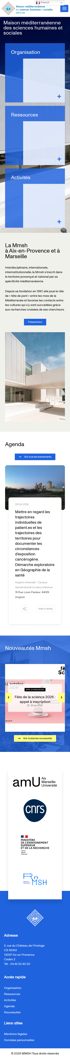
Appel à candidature (35, 690)
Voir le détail (45, 609)
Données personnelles (19, 1040)
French (44, 2)
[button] (24, 609)
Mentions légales (15, 1034)
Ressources (24, 114)
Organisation (25, 52)
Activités (20, 177)
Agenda (9, 1006)
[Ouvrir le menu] (64, 8)
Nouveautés (12, 1012)
